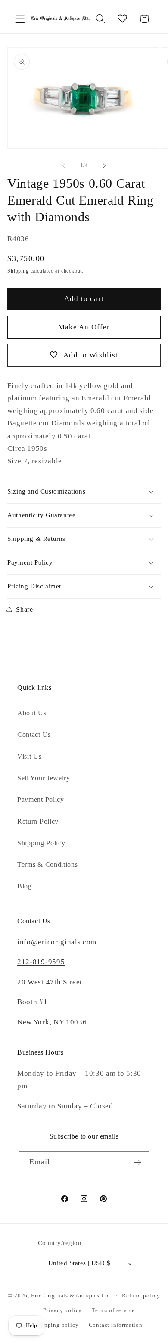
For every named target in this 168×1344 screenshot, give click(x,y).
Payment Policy (40, 799)
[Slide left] (63, 165)
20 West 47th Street (49, 982)
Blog (24, 886)
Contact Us (34, 734)
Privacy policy (62, 1310)
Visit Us (29, 756)
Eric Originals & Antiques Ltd (70, 1296)
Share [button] (24, 609)
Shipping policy (56, 1325)
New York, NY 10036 (52, 1022)
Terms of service (113, 1310)
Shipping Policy (41, 843)
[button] (20, 19)
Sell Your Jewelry (43, 778)
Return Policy (38, 821)
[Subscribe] (138, 1162)
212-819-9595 (41, 962)
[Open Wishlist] (123, 19)
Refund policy (141, 1296)
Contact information (116, 1325)
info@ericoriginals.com (56, 942)
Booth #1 (32, 1002)
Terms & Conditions (47, 864)
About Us (32, 713)
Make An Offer (84, 327)
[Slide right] (104, 165)
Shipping (17, 270)
